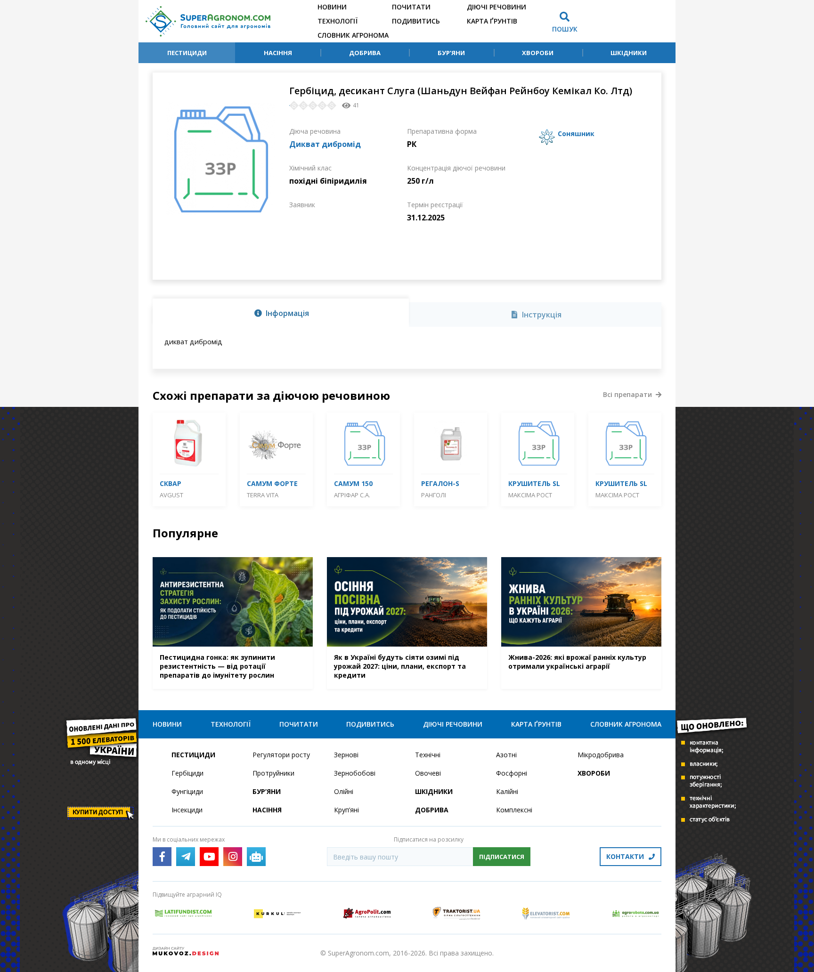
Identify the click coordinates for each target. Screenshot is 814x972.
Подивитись (416, 20)
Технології (337, 20)
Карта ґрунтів (492, 20)
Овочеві (428, 773)
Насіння (278, 53)
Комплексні (514, 809)
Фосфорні (511, 773)
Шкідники (628, 53)
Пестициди (187, 53)
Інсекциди (187, 809)
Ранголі (433, 495)
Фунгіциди (187, 791)
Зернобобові (354, 773)
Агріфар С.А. (352, 495)
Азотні (506, 754)
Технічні (427, 754)
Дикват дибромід (325, 144)
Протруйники (273, 773)
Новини (332, 6)
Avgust (171, 495)
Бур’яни (451, 53)
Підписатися (501, 856)
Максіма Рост (530, 495)
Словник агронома (353, 35)
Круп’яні (346, 809)
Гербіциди (187, 773)
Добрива (365, 53)
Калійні (507, 791)
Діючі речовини (496, 6)
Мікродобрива (601, 754)
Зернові (346, 754)
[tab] (281, 313)
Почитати (411, 6)
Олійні (343, 791)
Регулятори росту (281, 754)
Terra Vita (262, 495)
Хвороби (538, 53)
